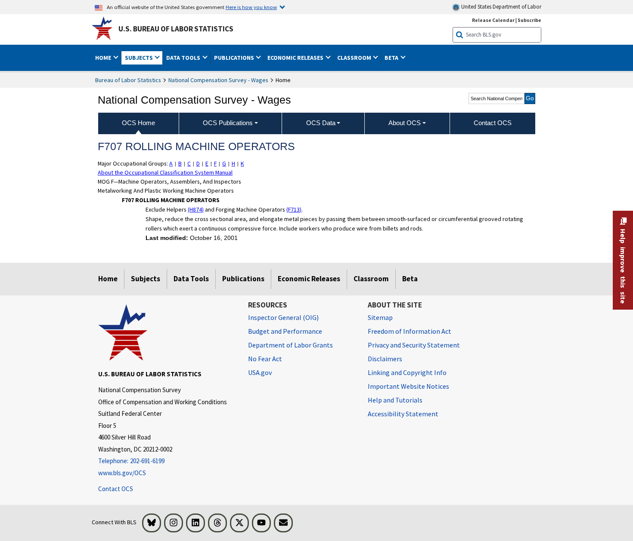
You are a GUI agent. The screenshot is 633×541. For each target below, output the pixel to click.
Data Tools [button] (184, 57)
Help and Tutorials (395, 400)
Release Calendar (493, 20)
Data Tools (191, 278)
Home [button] (103, 57)
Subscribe (529, 20)
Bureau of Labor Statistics (128, 80)
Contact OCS (115, 489)
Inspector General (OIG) (283, 317)
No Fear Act (265, 358)
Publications (243, 278)
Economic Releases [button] (296, 57)
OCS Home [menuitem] (138, 122)
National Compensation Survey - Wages (218, 80)
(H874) (196, 209)
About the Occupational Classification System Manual (165, 172)
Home (108, 278)
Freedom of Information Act (409, 331)
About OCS (404, 122)
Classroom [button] (354, 57)
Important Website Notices (408, 386)
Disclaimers (385, 358)
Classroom (371, 278)
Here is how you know (251, 6)
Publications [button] (234, 57)
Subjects (145, 278)
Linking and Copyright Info (407, 372)
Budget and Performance (285, 331)
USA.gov (260, 372)
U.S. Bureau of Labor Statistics (175, 29)
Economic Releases (309, 278)
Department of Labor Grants (290, 345)
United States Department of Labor (500, 6)
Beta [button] (392, 57)
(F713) (293, 209)
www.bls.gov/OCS (122, 473)
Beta (410, 278)
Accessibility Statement (403, 413)
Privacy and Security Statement (414, 345)
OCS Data (320, 122)
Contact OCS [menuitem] (493, 122)
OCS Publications (228, 122)
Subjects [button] (139, 57)
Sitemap (380, 317)
